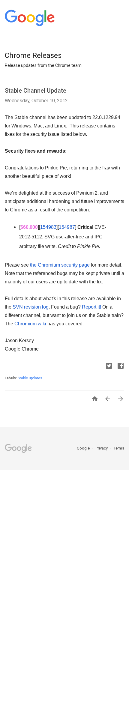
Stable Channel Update (35, 90)
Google (84, 448)
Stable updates (30, 378)
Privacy (102, 448)
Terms (119, 448)
